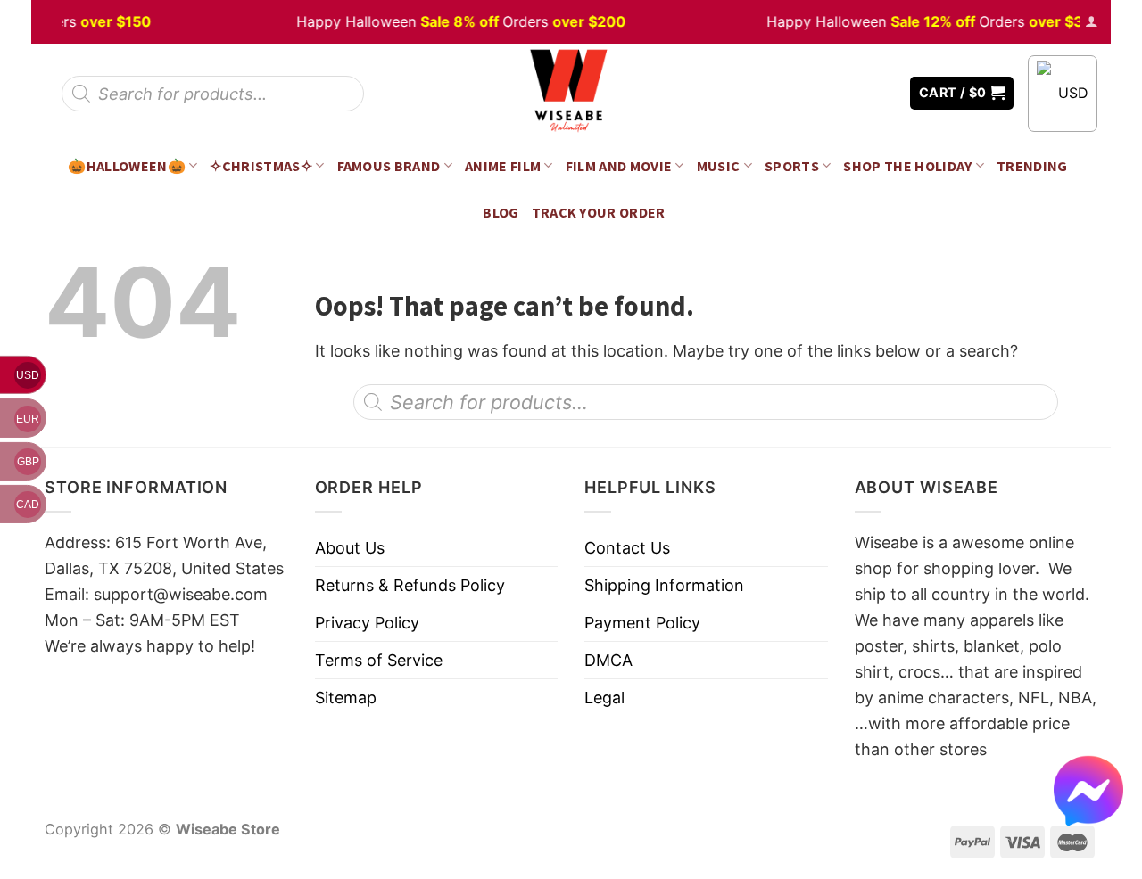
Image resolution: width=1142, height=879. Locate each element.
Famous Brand (389, 166)
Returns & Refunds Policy (410, 585)
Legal (604, 697)
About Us (350, 547)
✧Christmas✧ (261, 166)
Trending (1032, 166)
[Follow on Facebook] (831, 93)
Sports (792, 166)
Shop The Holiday (907, 166)
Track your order (599, 212)
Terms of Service (379, 660)
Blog (500, 212)
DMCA (608, 660)
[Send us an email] (883, 93)
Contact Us (627, 547)
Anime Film (503, 166)
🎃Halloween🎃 (127, 166)
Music (719, 166)
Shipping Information (664, 585)
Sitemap (346, 697)
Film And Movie (619, 166)
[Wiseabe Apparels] (571, 93)
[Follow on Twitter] (856, 93)
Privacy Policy (367, 622)
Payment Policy (642, 622)
